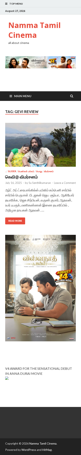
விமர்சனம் (49, 171)
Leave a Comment (65, 182)
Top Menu (16, 3)
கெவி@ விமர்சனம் (21, 176)
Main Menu (22, 96)
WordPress (28, 449)
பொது (39, 171)
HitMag (47, 449)
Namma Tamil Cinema (34, 30)
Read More (15, 221)
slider (12, 171)
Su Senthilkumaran (40, 182)
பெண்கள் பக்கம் (26, 171)
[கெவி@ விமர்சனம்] (40, 146)
